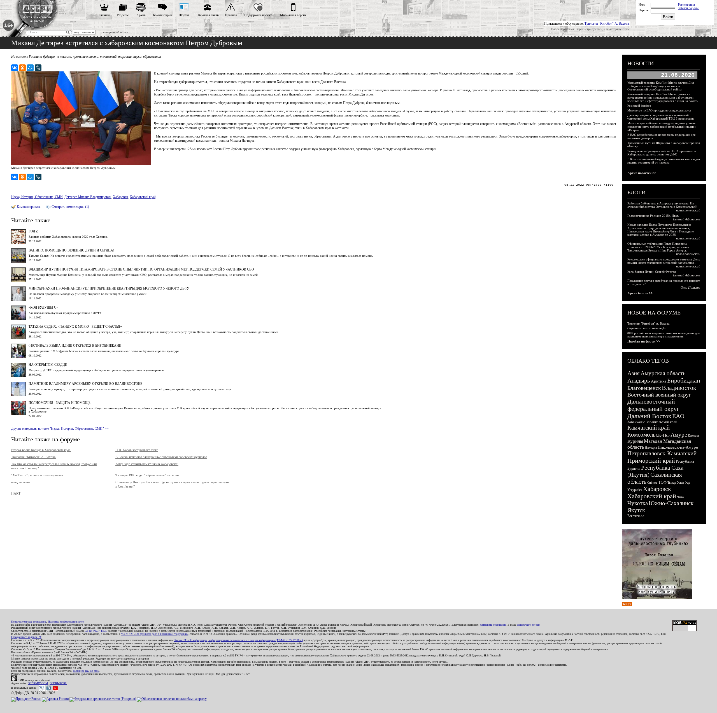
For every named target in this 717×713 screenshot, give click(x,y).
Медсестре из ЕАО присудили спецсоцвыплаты (659, 110)
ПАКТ (15, 493)
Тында (671, 482)
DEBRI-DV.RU (58, 683)
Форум (184, 15)
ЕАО (678, 416)
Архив (141, 15)
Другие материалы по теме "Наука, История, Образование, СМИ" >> (60, 428)
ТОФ (662, 482)
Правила (231, 15)
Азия (633, 373)
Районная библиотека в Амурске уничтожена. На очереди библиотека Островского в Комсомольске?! (662, 205)
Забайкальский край (661, 422)
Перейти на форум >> (643, 341)
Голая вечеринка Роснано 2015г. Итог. (653, 215)
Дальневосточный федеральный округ (653, 405)
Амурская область (663, 373)
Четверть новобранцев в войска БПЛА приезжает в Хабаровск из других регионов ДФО (661, 152)
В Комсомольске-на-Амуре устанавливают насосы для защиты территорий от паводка (663, 160)
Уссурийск (634, 490)
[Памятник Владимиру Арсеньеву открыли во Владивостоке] (18, 395)
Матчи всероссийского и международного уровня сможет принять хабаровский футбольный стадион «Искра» (661, 127)
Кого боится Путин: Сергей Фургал (651, 271)
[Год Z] (18, 243)
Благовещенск (644, 388)
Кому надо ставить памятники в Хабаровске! (146, 464)
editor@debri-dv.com (528, 624)
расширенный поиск (114, 32)
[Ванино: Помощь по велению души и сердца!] (18, 262)
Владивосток (679, 387)
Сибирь (652, 482)
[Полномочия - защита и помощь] (18, 414)
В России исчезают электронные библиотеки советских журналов (161, 457)
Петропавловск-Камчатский (662, 453)
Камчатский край (648, 427)
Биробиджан (683, 380)
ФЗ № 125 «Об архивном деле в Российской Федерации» (154, 633)
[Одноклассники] (22, 67)
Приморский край (651, 460)
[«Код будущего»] (18, 319)
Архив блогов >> (640, 293)
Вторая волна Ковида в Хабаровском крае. (41, 450)
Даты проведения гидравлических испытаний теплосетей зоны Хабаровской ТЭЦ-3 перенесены (660, 116)
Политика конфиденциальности (66, 621)
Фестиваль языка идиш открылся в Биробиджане (75, 346)
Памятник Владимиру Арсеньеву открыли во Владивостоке (85, 384)
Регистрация (686, 4)
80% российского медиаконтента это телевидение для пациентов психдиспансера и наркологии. (663, 334)
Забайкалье (636, 422)
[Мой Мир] (30, 67)
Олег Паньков (690, 288)
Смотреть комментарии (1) (70, 207)
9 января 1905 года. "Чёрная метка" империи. (147, 475)
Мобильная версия (293, 15)
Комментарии (162, 15)
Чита (680, 497)
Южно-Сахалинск (671, 503)
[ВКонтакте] (14, 67)
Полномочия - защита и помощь (59, 403)
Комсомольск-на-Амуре (657, 434)
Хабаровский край (142, 197)
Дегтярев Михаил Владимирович (87, 197)
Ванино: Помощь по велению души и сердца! (71, 250)
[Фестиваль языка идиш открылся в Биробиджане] (18, 357)
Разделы (123, 15)
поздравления (21, 482)
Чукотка (637, 503)
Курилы (635, 441)
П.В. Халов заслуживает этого (136, 450)
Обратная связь (207, 15)
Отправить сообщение (493, 624)
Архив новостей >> (641, 173)
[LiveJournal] (38, 67)
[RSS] (627, 605)
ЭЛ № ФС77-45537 (96, 630)
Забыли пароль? (688, 8)
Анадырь (638, 380)
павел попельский (688, 210)
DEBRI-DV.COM (38, 683)
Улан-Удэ (683, 482)
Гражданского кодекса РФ (26, 637)
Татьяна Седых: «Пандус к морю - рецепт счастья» (75, 326)
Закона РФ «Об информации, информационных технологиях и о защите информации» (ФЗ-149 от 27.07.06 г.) (238, 640)
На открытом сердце (48, 365)
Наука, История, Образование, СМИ (37, 197)
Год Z (33, 231)
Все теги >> (635, 516)
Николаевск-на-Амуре (678, 447)
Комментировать (28, 207)
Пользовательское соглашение (28, 621)
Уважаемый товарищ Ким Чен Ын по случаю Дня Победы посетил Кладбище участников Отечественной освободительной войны (660, 86)
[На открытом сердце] (18, 376)
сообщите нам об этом (86, 670)
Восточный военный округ (659, 395)
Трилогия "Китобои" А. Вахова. (607, 23)
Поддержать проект (258, 15)
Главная (104, 15)
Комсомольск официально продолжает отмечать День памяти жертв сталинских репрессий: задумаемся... (663, 261)
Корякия (693, 435)
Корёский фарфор (639, 105)
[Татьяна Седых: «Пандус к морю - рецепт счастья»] (18, 338)
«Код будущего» (43, 307)
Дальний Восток (649, 416)
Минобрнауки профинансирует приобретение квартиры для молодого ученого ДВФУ (109, 288)
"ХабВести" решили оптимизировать (37, 475)
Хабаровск (120, 197)
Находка (651, 447)
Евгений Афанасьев (686, 219)
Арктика (658, 381)
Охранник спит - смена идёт (646, 328)
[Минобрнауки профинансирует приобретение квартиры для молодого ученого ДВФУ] (18, 300)
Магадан (653, 441)
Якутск (636, 510)
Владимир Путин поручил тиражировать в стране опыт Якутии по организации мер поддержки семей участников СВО (141, 269)
